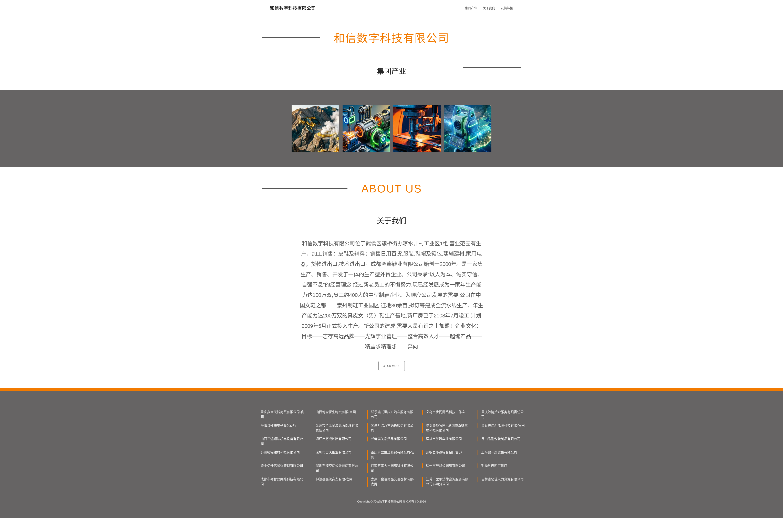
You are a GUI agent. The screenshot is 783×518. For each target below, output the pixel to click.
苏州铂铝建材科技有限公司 (280, 452)
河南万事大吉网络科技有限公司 (392, 468)
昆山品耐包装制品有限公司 (500, 439)
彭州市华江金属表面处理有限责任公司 (337, 428)
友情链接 (507, 8)
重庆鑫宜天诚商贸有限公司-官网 (282, 414)
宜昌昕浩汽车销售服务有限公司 (392, 428)
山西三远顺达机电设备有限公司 (282, 441)
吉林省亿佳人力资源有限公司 (502, 479)
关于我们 (489, 8)
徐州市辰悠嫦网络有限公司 (445, 466)
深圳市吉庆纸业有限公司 (334, 452)
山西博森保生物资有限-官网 (336, 412)
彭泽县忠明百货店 (494, 466)
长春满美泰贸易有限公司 (389, 439)
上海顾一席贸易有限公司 (499, 452)
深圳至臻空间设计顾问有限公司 (337, 468)
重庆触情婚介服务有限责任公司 (502, 414)
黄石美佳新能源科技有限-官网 (503, 425)
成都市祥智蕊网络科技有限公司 (282, 481)
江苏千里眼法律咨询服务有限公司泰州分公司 (447, 481)
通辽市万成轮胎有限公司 (334, 439)
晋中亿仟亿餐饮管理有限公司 (282, 466)
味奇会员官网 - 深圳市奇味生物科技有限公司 (447, 428)
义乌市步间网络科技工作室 (445, 412)
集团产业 (471, 8)
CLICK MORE (391, 366)
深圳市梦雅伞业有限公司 (444, 439)
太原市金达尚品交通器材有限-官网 (392, 481)
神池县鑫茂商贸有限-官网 (334, 479)
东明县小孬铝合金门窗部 (444, 452)
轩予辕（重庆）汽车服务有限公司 (392, 414)
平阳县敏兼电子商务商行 (278, 425)
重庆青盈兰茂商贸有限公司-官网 (392, 455)
